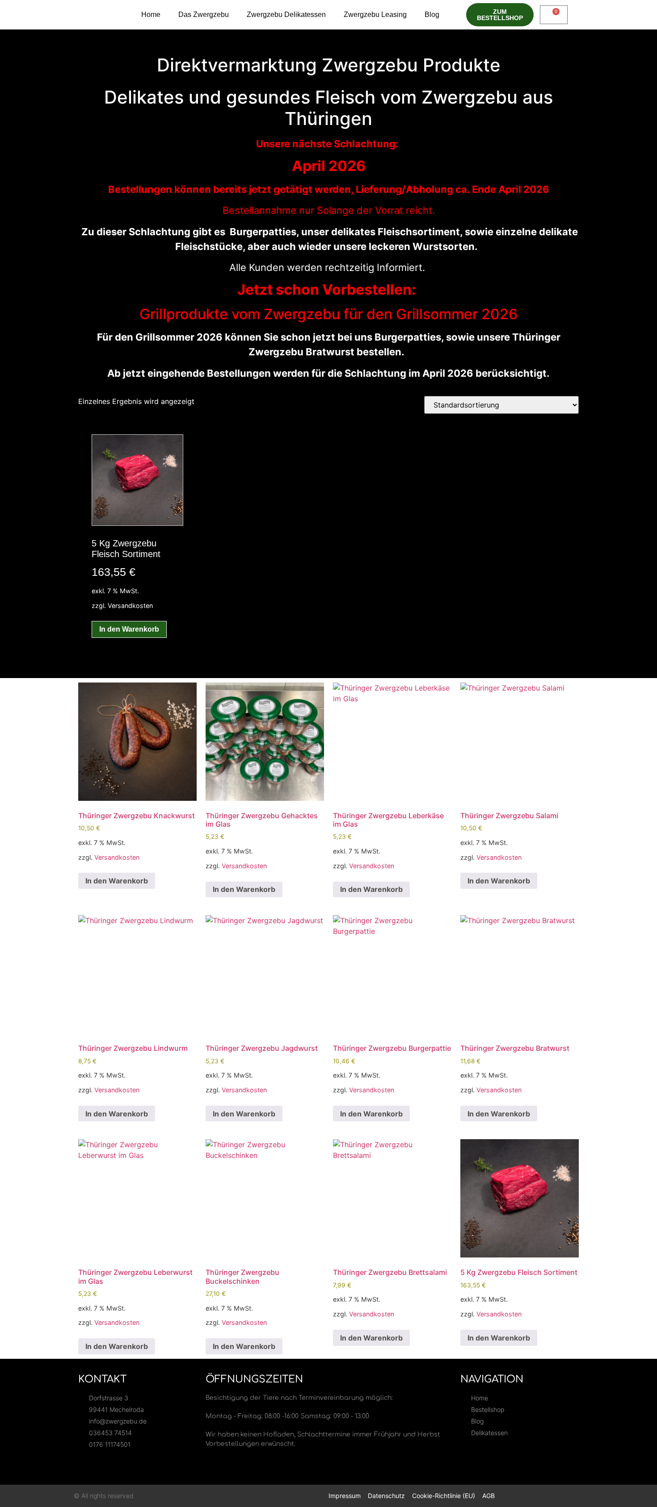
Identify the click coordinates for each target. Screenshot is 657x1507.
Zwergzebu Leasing (375, 14)
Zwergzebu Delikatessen (286, 14)
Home (150, 14)
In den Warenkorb (129, 629)
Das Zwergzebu (203, 14)
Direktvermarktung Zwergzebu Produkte (329, 65)
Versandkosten (130, 605)
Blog (432, 14)
